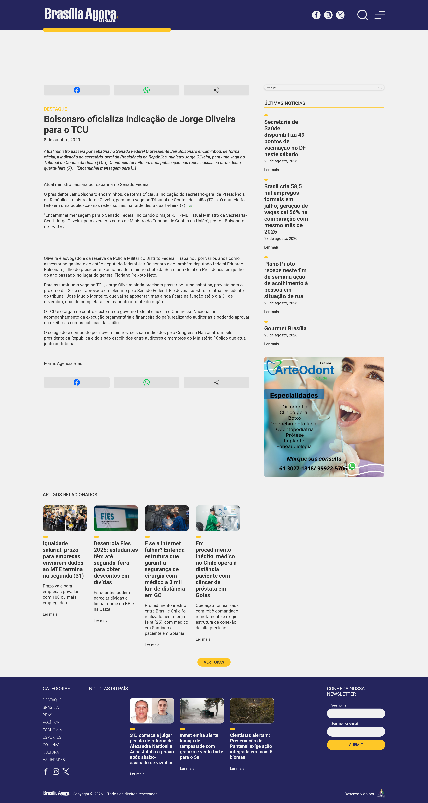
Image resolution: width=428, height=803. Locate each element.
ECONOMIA (52, 730)
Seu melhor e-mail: (345, 723)
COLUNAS (51, 745)
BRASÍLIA (51, 707)
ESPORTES (52, 737)
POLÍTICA (51, 722)
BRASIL (49, 715)
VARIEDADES (54, 759)
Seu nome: (339, 705)
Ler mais (271, 170)
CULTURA (51, 752)
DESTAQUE (52, 700)
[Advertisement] (214, 57)
